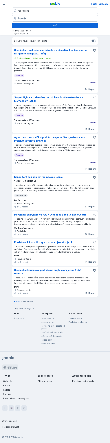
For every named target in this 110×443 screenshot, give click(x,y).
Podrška (7, 394)
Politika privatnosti (10, 427)
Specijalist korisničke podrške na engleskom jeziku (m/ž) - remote (48, 272)
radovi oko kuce (48, 343)
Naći (55, 25)
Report (92, 89)
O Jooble (7, 381)
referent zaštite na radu (51, 336)
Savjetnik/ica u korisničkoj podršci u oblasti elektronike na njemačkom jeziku (48, 99)
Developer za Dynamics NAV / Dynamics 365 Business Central (50, 214)
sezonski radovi (47, 318)
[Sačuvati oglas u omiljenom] (94, 50)
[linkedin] (24, 408)
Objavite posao (45, 381)
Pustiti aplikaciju (99, 4)
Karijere (6, 389)
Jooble (19, 437)
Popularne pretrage (23, 308)
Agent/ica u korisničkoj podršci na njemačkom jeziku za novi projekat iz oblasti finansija (49, 139)
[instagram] (11, 408)
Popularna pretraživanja (83, 381)
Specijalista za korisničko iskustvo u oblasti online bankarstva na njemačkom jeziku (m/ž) (50, 52)
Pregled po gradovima (78, 322)
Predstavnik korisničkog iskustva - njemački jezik (43, 242)
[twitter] (17, 408)
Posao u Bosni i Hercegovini (16, 398)
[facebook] (5, 408)
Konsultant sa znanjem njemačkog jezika (38, 177)
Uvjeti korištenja (9, 421)
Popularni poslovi (75, 318)
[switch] (93, 41)
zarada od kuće (48, 340)
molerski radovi (47, 322)
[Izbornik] (3, 3)
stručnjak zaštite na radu (52, 332)
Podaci (6, 385)
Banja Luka (19, 318)
